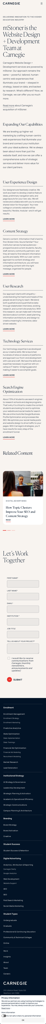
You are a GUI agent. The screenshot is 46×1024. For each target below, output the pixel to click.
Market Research (10, 762)
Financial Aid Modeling (12, 752)
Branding (7, 818)
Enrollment (8, 707)
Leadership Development (14, 788)
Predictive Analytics (12, 728)
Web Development (11, 879)
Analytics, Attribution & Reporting (18, 865)
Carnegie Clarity (9, 869)
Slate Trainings (9, 742)
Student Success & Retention (16, 850)
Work (5, 951)
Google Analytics (10, 873)
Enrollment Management (14, 714)
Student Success (11, 844)
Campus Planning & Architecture (17, 810)
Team (5, 968)
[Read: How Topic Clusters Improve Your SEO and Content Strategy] (23, 498)
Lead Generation (10, 768)
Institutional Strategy (13, 775)
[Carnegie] (11, 3)
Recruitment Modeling (12, 756)
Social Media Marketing (13, 906)
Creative (7, 836)
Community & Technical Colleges (17, 937)
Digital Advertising (16, 501)
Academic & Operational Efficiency (18, 799)
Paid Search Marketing (13, 900)
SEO (5, 894)
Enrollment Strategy (11, 718)
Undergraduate (10, 920)
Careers (6, 974)
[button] (4, 530)
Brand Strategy (10, 825)
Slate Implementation (11, 738)
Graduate (7, 926)
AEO (5, 889)
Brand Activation (10, 830)
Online (6, 943)
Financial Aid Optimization (14, 748)
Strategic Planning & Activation (17, 793)
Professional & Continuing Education (19, 931)
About (6, 962)
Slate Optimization (11, 734)
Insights (7, 956)
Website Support (10, 883)
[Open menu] (41, 3)
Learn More (9, 219)
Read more (8, 105)
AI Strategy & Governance (14, 782)
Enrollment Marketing (11, 722)
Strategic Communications (15, 805)
